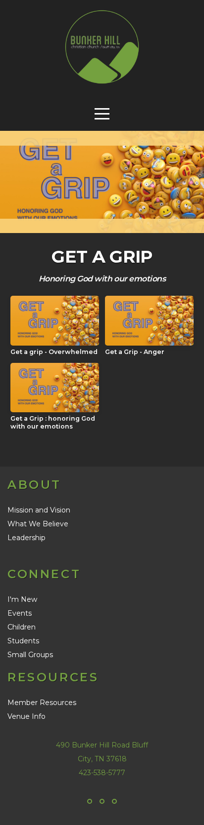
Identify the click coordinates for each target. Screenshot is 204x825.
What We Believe (37, 523)
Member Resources (41, 702)
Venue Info (26, 716)
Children (21, 627)
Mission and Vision (38, 510)
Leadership (26, 537)
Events (19, 613)
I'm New (22, 599)
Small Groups (30, 654)
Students (23, 640)
